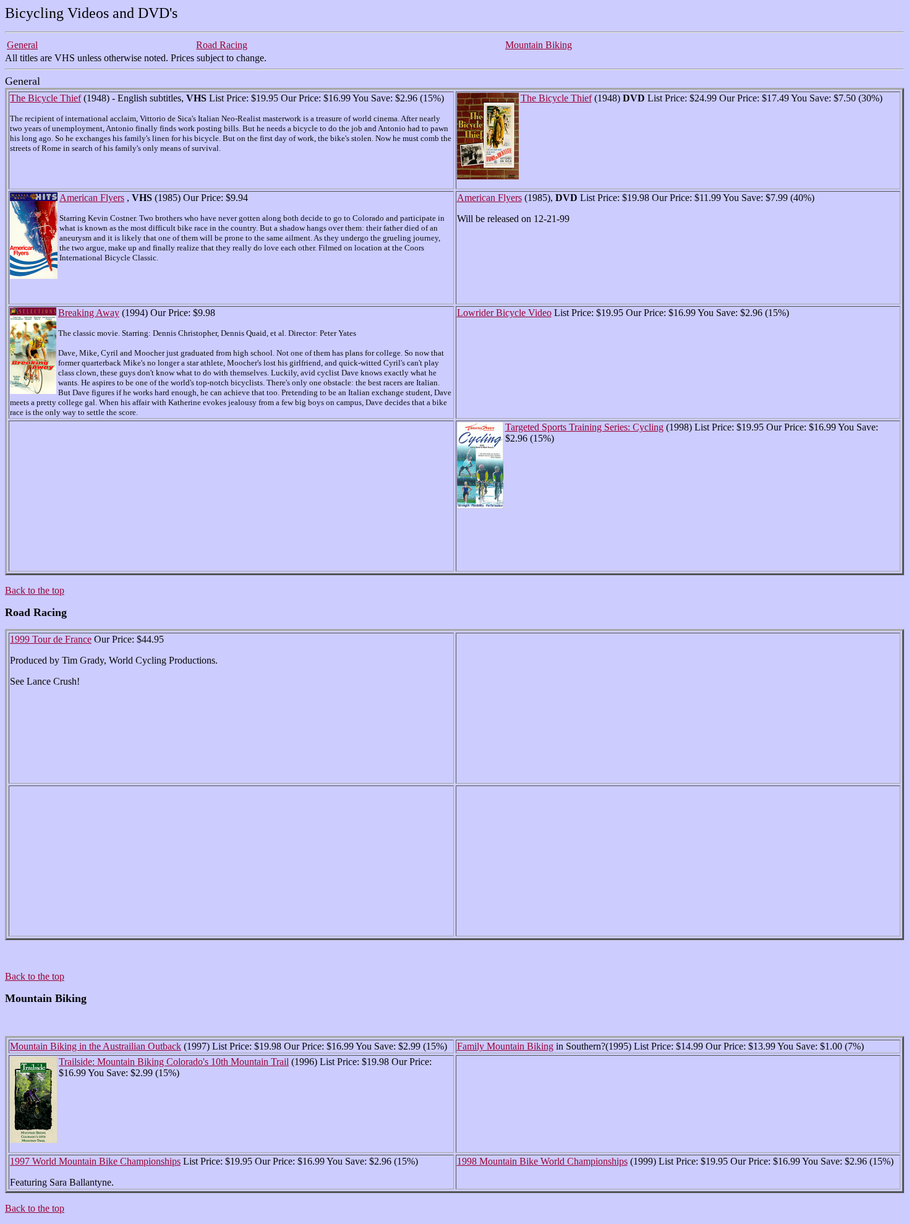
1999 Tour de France (51, 639)
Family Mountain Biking (505, 1046)
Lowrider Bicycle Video (504, 312)
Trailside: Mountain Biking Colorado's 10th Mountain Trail (174, 1061)
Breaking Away (88, 312)
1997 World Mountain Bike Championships (95, 1161)
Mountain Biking (538, 45)
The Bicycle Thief (45, 98)
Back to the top (34, 590)
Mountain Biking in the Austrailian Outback (95, 1046)
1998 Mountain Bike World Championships (542, 1161)
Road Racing (221, 45)
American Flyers (91, 197)
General (22, 45)
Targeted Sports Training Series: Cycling (584, 427)
